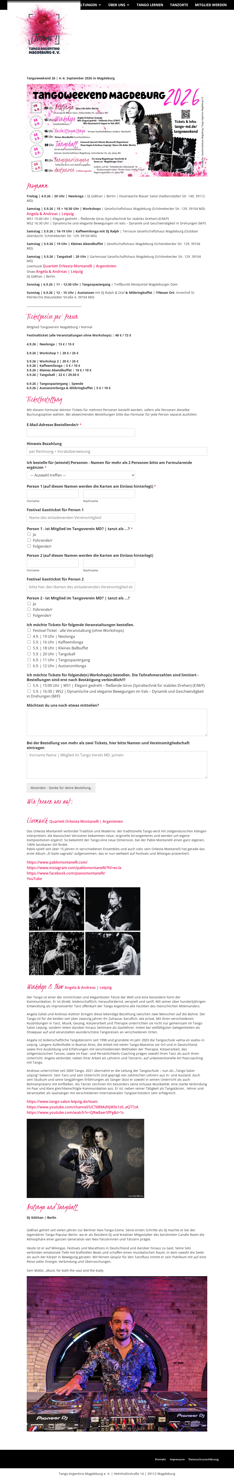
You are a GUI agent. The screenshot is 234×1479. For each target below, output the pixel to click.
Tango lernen (150, 5)
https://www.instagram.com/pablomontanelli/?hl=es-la (74, 867)
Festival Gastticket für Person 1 (55, 510)
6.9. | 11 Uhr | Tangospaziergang (61, 659)
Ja (34, 534)
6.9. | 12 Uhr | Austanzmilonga (59, 665)
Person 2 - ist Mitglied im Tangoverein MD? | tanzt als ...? (78, 598)
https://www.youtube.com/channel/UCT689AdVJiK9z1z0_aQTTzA (82, 1106)
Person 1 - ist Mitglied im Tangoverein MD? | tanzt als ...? (80, 528)
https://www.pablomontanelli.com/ (57, 862)
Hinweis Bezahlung (44, 443)
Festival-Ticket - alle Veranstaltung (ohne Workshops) (78, 630)
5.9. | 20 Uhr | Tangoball (54, 653)
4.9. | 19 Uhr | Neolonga (54, 636)
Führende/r (43, 540)
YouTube (34, 878)
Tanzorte (179, 5)
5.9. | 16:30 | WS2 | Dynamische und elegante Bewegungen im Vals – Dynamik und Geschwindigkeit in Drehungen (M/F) (115, 694)
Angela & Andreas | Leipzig (50, 213)
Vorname (33, 501)
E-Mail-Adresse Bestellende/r (54, 424)
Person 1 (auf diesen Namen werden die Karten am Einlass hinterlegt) (91, 486)
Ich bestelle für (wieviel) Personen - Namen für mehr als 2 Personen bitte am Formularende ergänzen (109, 465)
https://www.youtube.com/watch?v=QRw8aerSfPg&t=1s (75, 1112)
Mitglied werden (211, 5)
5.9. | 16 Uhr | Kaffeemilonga (58, 642)
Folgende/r (42, 546)
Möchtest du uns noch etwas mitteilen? (63, 705)
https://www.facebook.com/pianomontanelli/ (66, 873)
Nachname (90, 501)
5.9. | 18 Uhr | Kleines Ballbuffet (60, 648)
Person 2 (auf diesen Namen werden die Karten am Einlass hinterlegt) (90, 555)
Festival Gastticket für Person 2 (55, 579)
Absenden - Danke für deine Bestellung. (61, 788)
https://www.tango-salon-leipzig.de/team (62, 1101)
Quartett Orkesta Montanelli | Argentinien (79, 265)
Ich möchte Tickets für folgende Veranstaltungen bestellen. (80, 624)
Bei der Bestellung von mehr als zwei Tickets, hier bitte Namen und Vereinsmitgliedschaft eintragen (108, 745)
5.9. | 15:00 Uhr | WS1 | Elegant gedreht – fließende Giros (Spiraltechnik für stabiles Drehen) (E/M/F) (119, 685)
